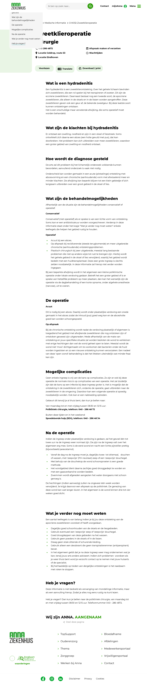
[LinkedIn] (60, 679)
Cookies (100, 678)
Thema (65, 648)
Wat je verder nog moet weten (26, 39)
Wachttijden (96, 53)
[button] (44, 68)
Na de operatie (18, 34)
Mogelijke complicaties (22, 29)
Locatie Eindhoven (48, 57)
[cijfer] (26, 658)
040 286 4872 (45, 48)
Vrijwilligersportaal (116, 655)
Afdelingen (111, 641)
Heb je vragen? (18, 43)
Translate (67, 69)
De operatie (17, 25)
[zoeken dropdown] (90, 6)
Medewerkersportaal (117, 648)
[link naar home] (18, 6)
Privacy (88, 678)
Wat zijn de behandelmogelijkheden (23, 18)
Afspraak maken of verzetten (105, 48)
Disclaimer (74, 678)
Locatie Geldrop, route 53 (51, 53)
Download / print (92, 68)
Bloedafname (112, 634)
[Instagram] (51, 679)
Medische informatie (55, 23)
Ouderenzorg (69, 641)
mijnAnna (117, 6)
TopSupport (68, 634)
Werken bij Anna (71, 663)
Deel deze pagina (75, 622)
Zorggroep (67, 655)
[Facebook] (43, 679)
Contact (104, 6)
